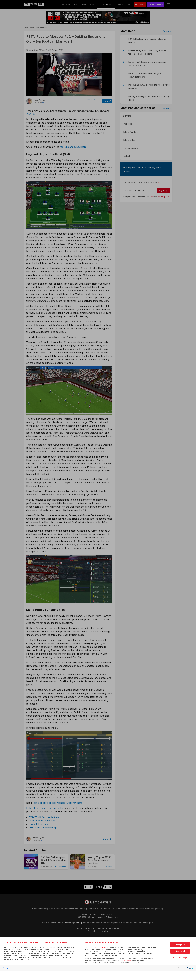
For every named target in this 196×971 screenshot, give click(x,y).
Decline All (180, 951)
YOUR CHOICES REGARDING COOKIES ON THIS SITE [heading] (35, 942)
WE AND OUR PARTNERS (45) (102, 942)
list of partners (125, 961)
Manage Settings (180, 957)
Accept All (180, 945)
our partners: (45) (98, 947)
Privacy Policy (7, 968)
